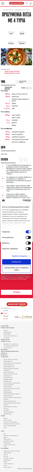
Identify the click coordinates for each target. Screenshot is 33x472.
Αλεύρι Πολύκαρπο (8, 385)
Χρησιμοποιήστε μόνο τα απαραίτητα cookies (16, 269)
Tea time (6, 456)
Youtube (5, 313)
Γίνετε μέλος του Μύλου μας (11, 346)
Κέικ (5, 434)
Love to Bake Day (8, 463)
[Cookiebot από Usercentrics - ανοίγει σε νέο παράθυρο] (23, 200)
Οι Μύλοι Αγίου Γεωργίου (7, 327)
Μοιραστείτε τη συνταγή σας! (11, 344)
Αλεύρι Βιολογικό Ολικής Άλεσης (12, 383)
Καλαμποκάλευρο (8, 395)
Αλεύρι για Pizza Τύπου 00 (12, 71)
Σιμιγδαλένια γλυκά (9, 441)
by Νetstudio (25, 468)
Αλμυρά (3, 415)
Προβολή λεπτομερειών (19, 256)
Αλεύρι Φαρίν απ (8, 361)
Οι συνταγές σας (8, 347)
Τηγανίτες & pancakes (9, 444)
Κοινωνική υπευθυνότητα (10, 336)
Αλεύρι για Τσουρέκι (9, 372)
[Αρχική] (16, 3)
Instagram (5, 316)
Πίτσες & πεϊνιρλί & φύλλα (10, 422)
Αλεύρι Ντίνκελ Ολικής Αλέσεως (12, 394)
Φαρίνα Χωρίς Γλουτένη (10, 401)
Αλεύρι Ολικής (7, 390)
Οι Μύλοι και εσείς (6, 341)
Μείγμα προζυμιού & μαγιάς (12, 73)
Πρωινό (6, 454)
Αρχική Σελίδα (4, 326)
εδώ (25, 279)
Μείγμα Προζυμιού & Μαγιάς (11, 368)
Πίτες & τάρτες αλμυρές (10, 425)
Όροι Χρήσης (4, 349)
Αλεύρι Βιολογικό (8, 377)
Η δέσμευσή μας (5, 339)
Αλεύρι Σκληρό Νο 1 (9, 365)
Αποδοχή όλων (16, 262)
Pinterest (5, 319)
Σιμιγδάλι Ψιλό (7, 381)
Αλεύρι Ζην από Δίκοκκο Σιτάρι (12, 388)
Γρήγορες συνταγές (8, 458)
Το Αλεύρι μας (4, 356)
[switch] (28, 237)
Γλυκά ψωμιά (7, 443)
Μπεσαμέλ (6, 410)
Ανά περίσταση (4, 448)
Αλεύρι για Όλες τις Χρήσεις (11, 359)
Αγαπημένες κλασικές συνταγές (12, 451)
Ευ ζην (5, 465)
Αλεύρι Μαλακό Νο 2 (9, 366)
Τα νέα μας (6, 337)
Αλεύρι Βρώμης (8, 392)
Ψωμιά (5, 418)
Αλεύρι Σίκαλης (8, 386)
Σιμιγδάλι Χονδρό (8, 379)
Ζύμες (5, 427)
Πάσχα (5, 462)
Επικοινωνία (4, 355)
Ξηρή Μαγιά (7, 370)
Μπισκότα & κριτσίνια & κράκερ (12, 424)
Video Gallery (7, 334)
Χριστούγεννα (7, 460)
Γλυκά (2, 431)
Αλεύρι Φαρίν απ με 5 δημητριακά (12, 363)
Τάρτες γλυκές (7, 439)
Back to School (8, 467)
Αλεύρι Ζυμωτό (8, 376)
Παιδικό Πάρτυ (7, 453)
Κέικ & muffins (7, 420)
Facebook (5, 310)
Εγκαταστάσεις (7, 332)
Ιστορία (5, 330)
